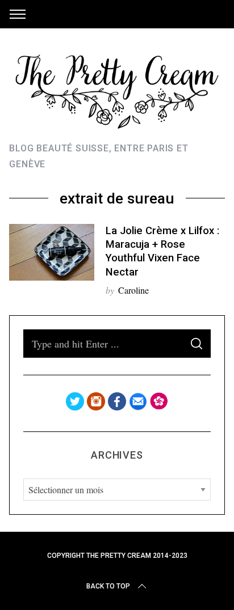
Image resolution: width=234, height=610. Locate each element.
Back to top (108, 586)
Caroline (133, 290)
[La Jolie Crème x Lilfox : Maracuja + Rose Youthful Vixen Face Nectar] (51, 252)
